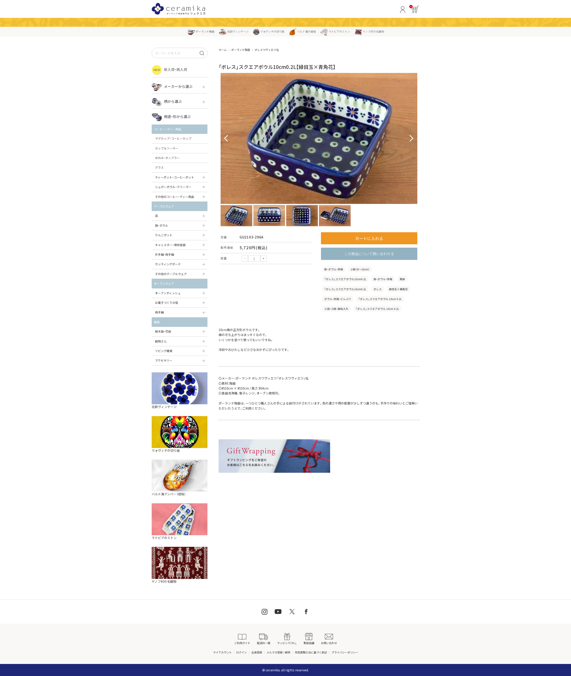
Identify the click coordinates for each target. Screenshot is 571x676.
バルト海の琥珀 (306, 31)
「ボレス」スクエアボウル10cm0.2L (345, 279)
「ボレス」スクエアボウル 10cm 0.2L (380, 299)
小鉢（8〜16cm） (360, 269)
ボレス (378, 289)
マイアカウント (222, 652)
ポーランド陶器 (205, 31)
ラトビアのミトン (339, 31)
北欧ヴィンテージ (237, 31)
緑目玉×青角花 (398, 289)
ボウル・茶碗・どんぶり (337, 299)
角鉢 (402, 279)
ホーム (223, 50)
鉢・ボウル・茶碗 (333, 269)
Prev (226, 138)
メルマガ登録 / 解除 (278, 652)
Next (411, 138)
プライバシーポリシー (344, 652)
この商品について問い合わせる (369, 253)
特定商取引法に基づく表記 (311, 652)
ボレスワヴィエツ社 (267, 50)
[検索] (202, 53)
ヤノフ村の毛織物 (373, 31)
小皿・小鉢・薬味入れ (336, 309)
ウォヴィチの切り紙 (272, 31)
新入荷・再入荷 (175, 69)
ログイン (241, 652)
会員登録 (256, 652)
